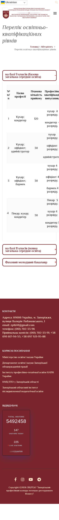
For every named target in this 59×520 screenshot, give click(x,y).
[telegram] (39, 479)
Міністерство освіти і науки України (22, 357)
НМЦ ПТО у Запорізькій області (20, 381)
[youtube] (31, 479)
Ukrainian (11, 2)
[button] (56, 3)
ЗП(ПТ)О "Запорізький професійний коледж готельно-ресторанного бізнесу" (29, 490)
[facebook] (15, 479)
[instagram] (22, 479)
